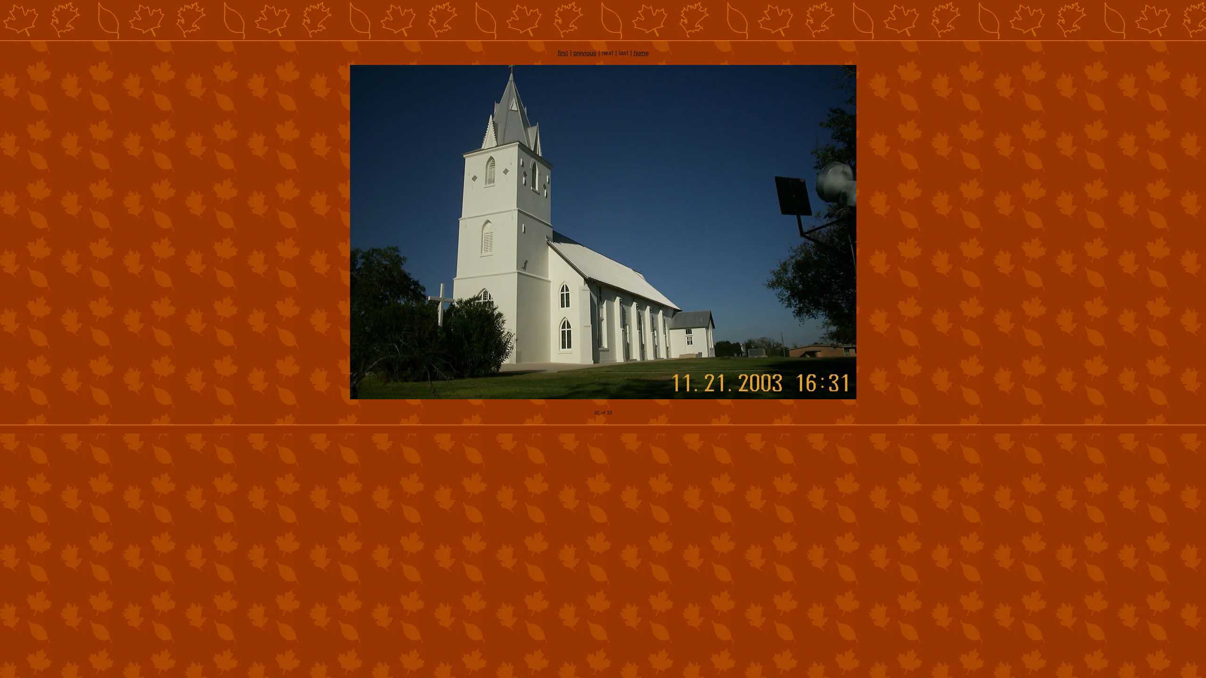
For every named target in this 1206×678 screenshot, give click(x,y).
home (641, 52)
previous (584, 52)
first (563, 52)
